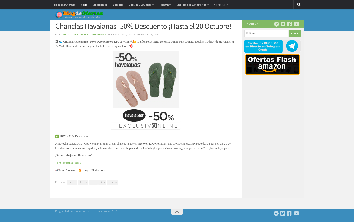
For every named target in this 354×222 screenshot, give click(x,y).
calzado (72, 182)
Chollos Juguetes (140, 4)
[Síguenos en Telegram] (276, 24)
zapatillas (112, 182)
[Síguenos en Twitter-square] (283, 24)
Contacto (219, 4)
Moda (84, 4)
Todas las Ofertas (63, 4)
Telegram (165, 4)
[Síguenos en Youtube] (296, 24)
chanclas (83, 182)
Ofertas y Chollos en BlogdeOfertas (83, 34)
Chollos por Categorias (191, 4)
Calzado (118, 4)
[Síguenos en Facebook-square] (289, 24)
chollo (93, 182)
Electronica (100, 4)
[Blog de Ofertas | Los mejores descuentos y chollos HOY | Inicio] (79, 14)
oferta (102, 182)
